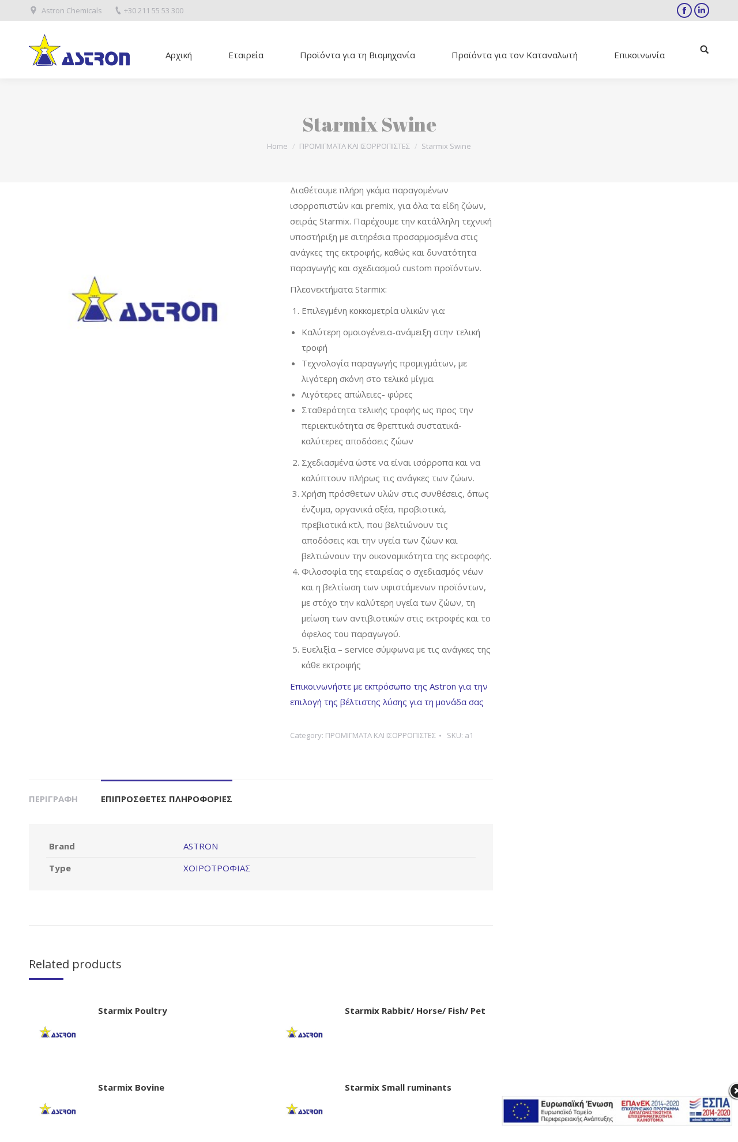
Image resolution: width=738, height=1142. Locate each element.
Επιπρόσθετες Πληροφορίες (166, 798)
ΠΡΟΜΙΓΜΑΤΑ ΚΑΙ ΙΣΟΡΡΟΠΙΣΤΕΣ (354, 146)
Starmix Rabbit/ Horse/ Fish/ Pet (415, 1010)
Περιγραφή (53, 798)
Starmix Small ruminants (398, 1087)
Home (277, 146)
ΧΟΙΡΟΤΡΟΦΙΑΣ (217, 868)
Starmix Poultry (132, 1010)
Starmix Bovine (131, 1087)
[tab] (53, 793)
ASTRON (200, 846)
